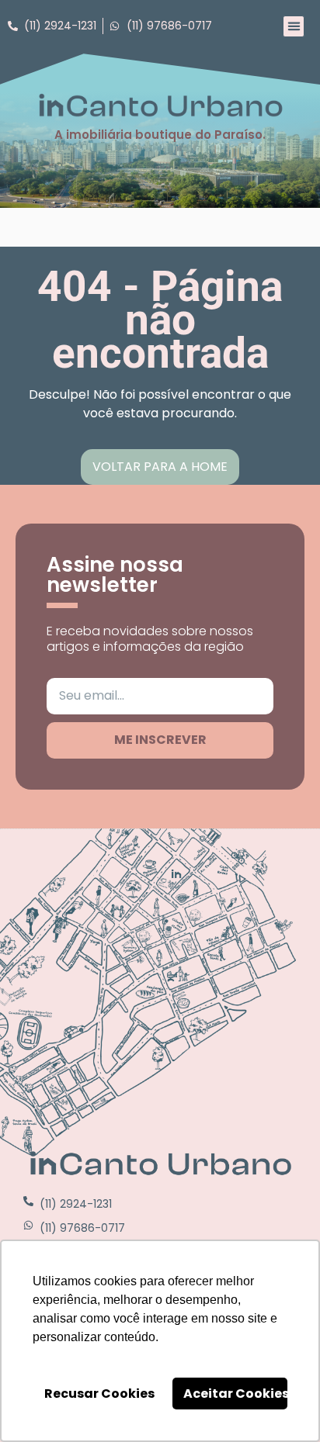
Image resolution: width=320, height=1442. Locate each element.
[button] (293, 26)
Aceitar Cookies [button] (235, 1393)
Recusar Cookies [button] (99, 1393)
